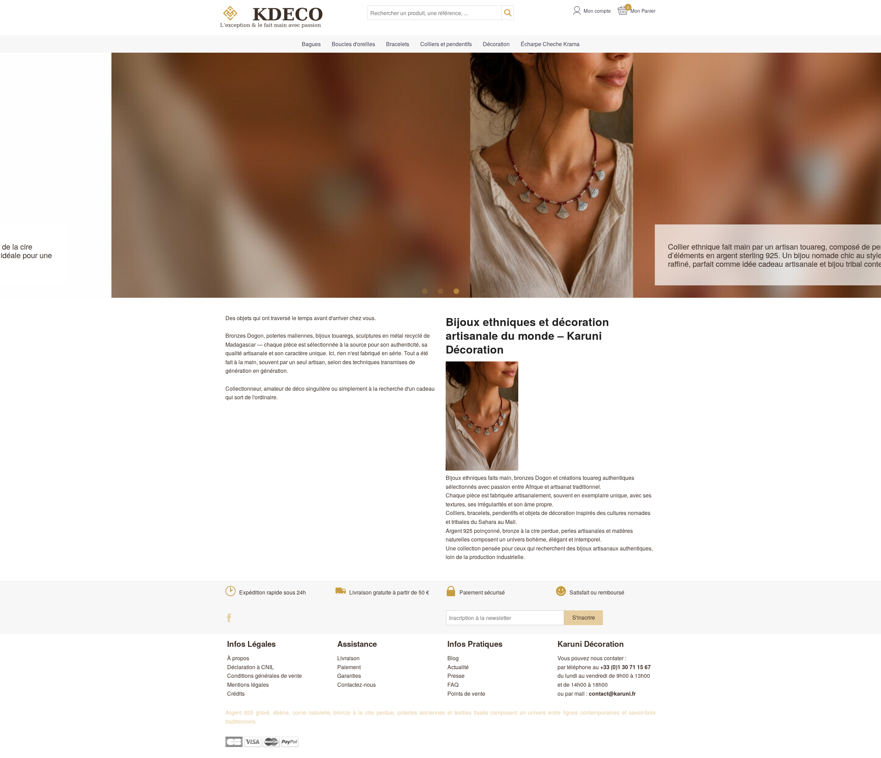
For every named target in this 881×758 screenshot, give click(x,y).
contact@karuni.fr (612, 693)
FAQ (452, 684)
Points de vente (466, 693)
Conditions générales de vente (264, 676)
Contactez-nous (356, 684)
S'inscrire (583, 617)
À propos (238, 658)
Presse (456, 676)
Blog (453, 658)
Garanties (349, 676)
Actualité (458, 667)
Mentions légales (248, 684)
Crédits (236, 693)
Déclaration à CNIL (250, 667)
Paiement (349, 667)
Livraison (348, 658)
